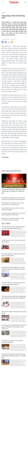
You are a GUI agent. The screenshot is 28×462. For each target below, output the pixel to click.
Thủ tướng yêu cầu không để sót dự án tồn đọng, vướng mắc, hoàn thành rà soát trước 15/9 (14, 326)
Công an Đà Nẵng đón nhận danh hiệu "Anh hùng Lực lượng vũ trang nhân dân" (13, 191)
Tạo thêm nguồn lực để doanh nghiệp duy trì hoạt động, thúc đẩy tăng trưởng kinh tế (14, 298)
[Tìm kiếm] (25, 2)
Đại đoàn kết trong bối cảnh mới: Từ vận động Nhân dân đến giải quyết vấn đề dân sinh (14, 355)
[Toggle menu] (3, 2)
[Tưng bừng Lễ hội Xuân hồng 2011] (14, 2)
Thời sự (3, 13)
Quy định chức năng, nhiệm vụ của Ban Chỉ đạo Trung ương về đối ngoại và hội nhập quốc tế (13, 269)
